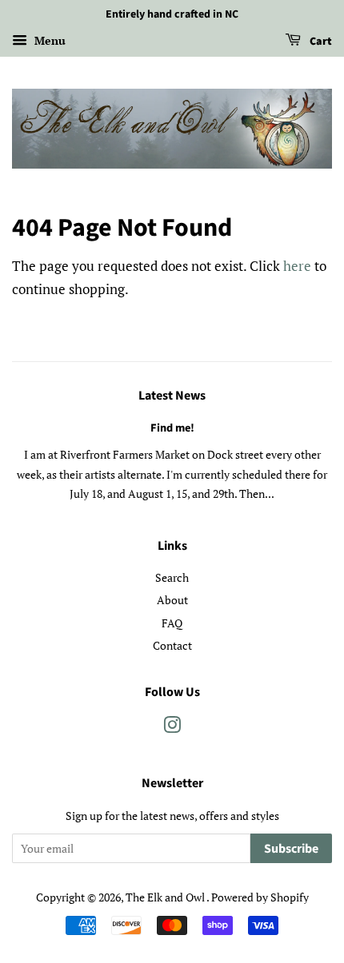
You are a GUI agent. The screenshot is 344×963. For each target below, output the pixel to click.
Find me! (172, 428)
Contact (172, 645)
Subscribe (291, 849)
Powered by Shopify (260, 897)
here (297, 266)
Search (172, 577)
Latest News (172, 395)
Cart (319, 42)
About (172, 599)
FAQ (172, 623)
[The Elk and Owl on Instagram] (172, 727)
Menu (48, 40)
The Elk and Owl (166, 897)
